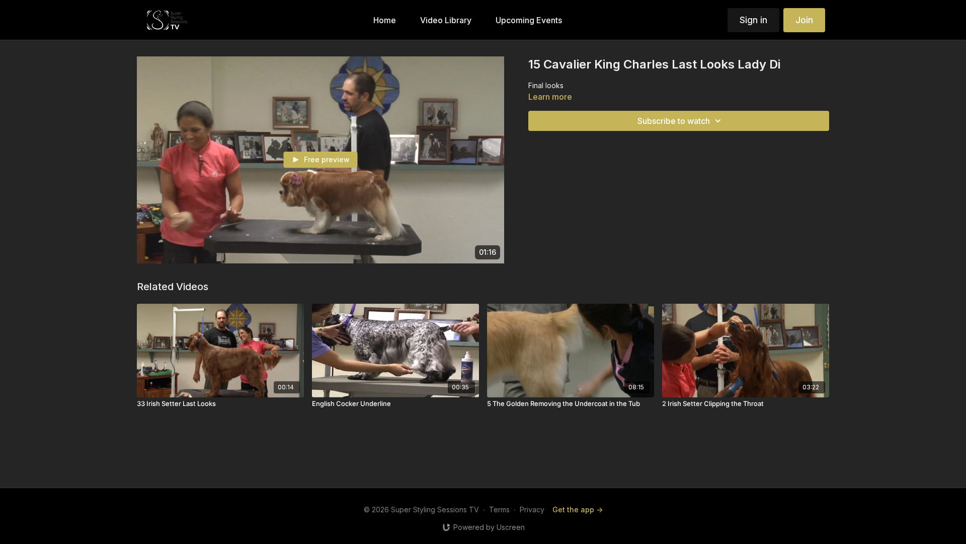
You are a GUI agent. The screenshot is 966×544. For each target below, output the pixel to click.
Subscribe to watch (673, 121)
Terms (499, 509)
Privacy (532, 509)
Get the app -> (577, 509)
